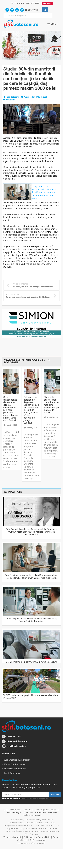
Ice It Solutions (12, 773)
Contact (28, 812)
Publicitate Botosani (15, 768)
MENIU (54, 24)
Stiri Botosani (13, 97)
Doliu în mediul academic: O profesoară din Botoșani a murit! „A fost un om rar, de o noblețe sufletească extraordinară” (31, 532)
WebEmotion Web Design (17, 759)
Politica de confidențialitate (36, 798)
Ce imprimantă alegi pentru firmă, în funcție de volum (31, 662)
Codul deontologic (32, 815)
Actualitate (10, 100)
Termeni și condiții (12, 837)
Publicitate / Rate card (46, 812)
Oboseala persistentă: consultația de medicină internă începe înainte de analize (51, 405)
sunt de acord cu (27, 798)
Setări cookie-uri (38, 840)
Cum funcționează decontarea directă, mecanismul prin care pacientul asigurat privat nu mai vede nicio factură (10, 409)
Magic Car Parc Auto (14, 764)
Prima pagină (16, 812)
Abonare (55, 794)
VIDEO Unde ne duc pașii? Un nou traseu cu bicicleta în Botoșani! (30, 696)
